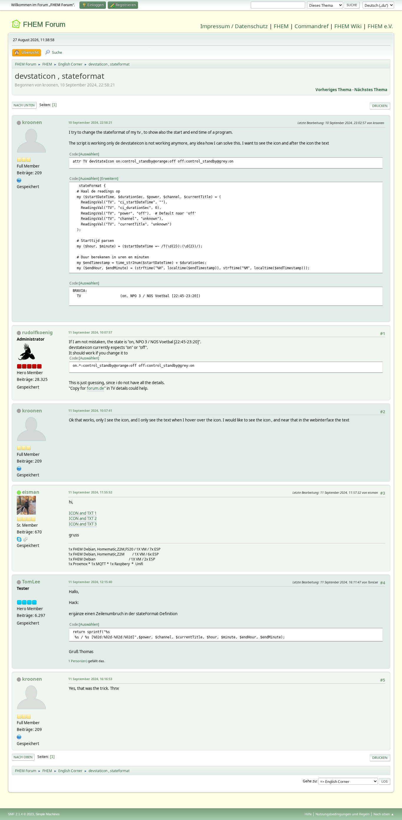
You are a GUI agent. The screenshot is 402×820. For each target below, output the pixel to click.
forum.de (95, 388)
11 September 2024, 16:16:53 (90, 679)
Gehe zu (309, 781)
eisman (30, 492)
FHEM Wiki (348, 26)
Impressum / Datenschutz (234, 26)
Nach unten (24, 105)
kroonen (32, 122)
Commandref (311, 26)
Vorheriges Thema (333, 89)
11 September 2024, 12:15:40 (90, 582)
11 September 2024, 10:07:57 (90, 332)
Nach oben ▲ (383, 814)
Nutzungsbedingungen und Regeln (342, 814)
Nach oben (23, 757)
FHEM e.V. (380, 26)
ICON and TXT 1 (83, 513)
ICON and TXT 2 (83, 518)
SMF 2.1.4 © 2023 (21, 814)
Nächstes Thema (370, 89)
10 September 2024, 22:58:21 (90, 122)
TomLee (31, 581)
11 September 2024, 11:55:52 (90, 492)
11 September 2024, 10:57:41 (90, 410)
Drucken (380, 105)
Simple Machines (48, 814)
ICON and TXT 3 (83, 524)
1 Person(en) (77, 661)
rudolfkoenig (37, 332)
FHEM (281, 26)
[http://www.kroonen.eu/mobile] (19, 179)
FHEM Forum (44, 24)
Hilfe (308, 814)
